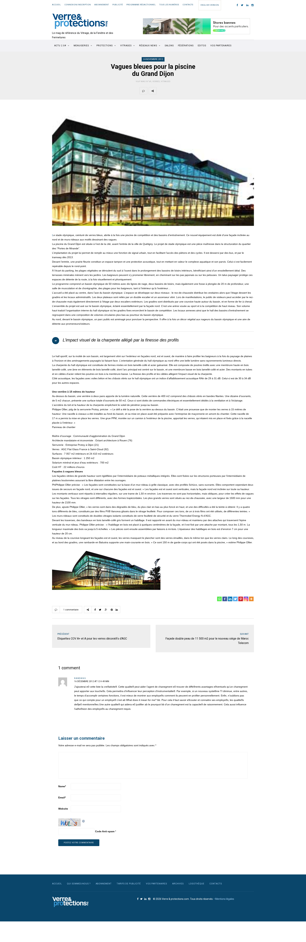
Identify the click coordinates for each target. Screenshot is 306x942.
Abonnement (101, 5)
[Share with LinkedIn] (193, 90)
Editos (202, 45)
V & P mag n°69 (143, 81)
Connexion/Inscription (77, 5)
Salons (169, 45)
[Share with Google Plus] (177, 90)
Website (63, 808)
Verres (156, 81)
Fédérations (186, 45)
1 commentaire (70, 609)
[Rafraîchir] (84, 820)
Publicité (117, 5)
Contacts (188, 5)
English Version (210, 5)
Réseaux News (148, 45)
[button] (196, 26)
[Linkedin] (230, 599)
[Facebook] (224, 599)
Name (62, 786)
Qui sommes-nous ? (78, 883)
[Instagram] (246, 599)
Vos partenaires (220, 45)
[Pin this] (185, 90)
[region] (196, 26)
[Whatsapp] (219, 599)
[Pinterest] (240, 599)
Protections (105, 45)
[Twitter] (235, 599)
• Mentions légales (224, 898)
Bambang (80, 678)
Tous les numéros (169, 5)
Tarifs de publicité (129, 883)
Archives (178, 883)
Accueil (56, 5)
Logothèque (196, 883)
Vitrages (126, 45)
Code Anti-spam (104, 831)
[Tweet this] (168, 90)
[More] (251, 599)
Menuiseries (81, 45)
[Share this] (160, 90)
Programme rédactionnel (141, 5)
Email (62, 797)
